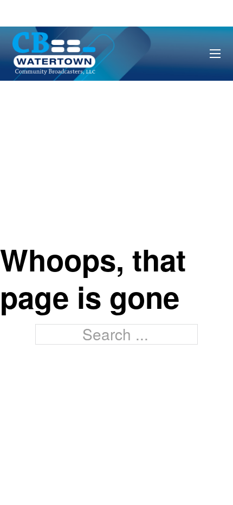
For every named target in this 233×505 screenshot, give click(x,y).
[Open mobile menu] (215, 53)
